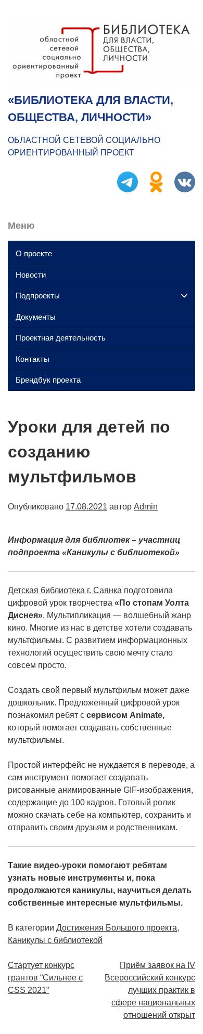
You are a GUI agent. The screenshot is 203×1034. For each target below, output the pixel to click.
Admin (146, 506)
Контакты (32, 359)
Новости (31, 274)
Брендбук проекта (48, 379)
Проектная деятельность (61, 337)
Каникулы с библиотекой (55, 940)
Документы (36, 316)
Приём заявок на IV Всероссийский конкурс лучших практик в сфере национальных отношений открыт (150, 990)
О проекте (34, 253)
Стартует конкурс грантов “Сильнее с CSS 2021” (45, 977)
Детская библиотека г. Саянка (65, 590)
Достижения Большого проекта (116, 927)
